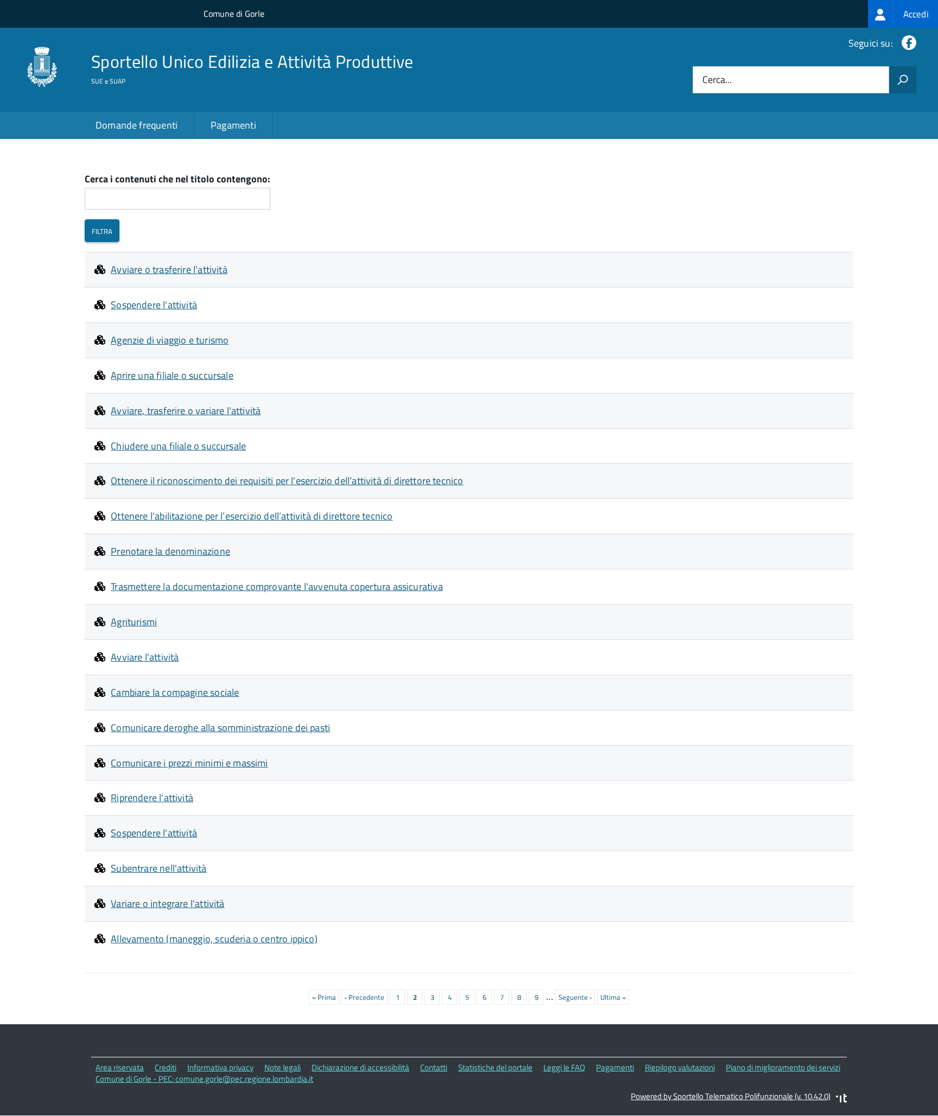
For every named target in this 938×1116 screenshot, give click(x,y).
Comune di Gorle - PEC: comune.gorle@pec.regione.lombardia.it (204, 1079)
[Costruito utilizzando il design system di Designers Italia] (841, 1099)
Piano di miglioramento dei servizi (783, 1067)
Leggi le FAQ (564, 1067)
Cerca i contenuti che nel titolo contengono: (177, 179)
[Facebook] (906, 43)
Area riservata (120, 1067)
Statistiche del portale (495, 1067)
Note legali (282, 1067)
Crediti (165, 1067)
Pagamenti (233, 125)
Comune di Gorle (234, 13)
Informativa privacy (220, 1067)
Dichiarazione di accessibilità (360, 1067)
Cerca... (717, 80)
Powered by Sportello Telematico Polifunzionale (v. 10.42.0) (731, 1096)
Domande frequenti (137, 125)
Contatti (433, 1067)
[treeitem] (903, 14)
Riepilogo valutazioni (680, 1067)
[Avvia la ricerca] (902, 79)
